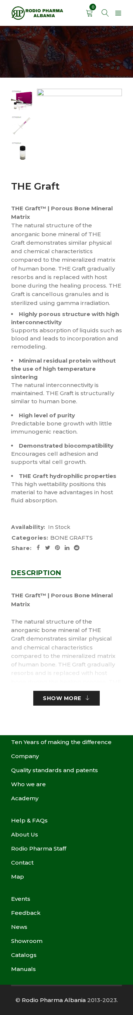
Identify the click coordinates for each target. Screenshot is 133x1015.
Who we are (28, 784)
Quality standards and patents (54, 770)
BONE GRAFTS (71, 537)
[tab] (36, 573)
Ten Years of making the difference (61, 742)
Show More (62, 698)
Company (25, 756)
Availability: (28, 527)
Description (36, 573)
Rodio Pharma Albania (54, 1000)
